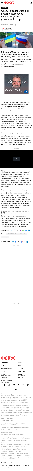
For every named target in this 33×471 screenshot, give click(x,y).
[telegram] (14, 385)
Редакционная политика (6, 381)
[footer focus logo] (8, 358)
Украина (4, 7)
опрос (5, 237)
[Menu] (2, 2)
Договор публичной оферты (22, 375)
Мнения (20, 363)
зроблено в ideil (6, 468)
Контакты (26, 465)
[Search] (30, 2)
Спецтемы (21, 366)
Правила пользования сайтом (6, 375)
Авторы (20, 368)
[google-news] (28, 385)
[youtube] (18, 385)
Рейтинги (4, 366)
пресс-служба (22, 110)
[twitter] (9, 385)
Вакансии (21, 371)
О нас (3, 371)
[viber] (23, 385)
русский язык (12, 233)
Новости (4, 363)
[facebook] (4, 385)
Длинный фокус (7, 368)
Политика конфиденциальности (11, 465)
